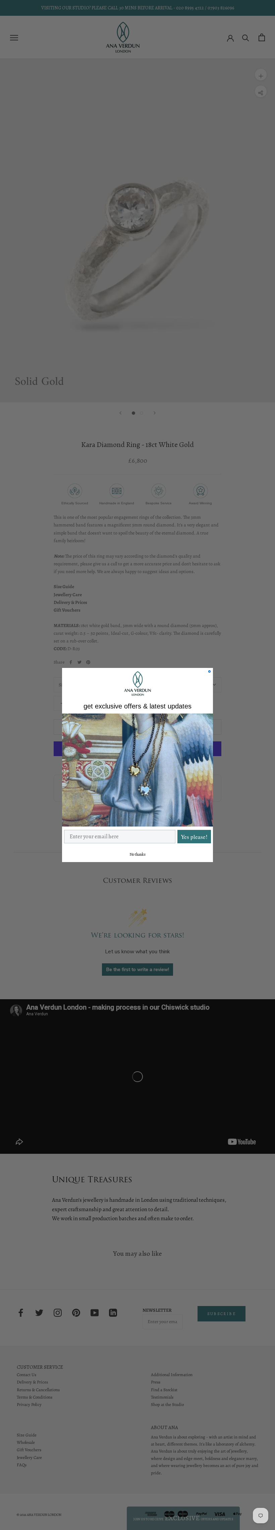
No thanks (137, 854)
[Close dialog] (209, 671)
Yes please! (194, 837)
